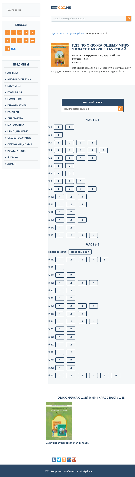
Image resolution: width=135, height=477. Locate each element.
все (13, 48)
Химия (11, 163)
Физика (12, 157)
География (14, 92)
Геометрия (14, 98)
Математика (15, 124)
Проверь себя (80, 251)
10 (32, 40)
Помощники (14, 10)
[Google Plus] (74, 460)
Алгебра (12, 72)
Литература (15, 118)
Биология (14, 85)
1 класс (60, 33)
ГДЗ (53, 33)
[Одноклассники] (64, 460)
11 (7, 48)
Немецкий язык (17, 131)
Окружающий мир (19, 144)
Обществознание (19, 137)
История (13, 111)
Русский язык (16, 150)
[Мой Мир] (69, 460)
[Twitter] (59, 460)
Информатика (17, 105)
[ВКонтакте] (54, 460)
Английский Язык (19, 79)
